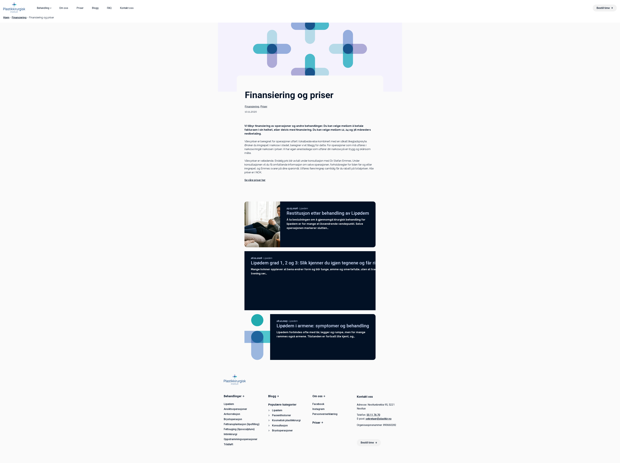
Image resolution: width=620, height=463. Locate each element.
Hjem (6, 17)
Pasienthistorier (281, 415)
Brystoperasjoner (282, 430)
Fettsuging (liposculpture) (239, 429)
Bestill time (603, 8)
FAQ (109, 8)
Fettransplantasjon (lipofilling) (241, 424)
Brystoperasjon (233, 419)
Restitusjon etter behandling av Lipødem (328, 213)
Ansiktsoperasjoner (235, 409)
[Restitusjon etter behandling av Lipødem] (262, 224)
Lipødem (303, 208)
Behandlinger (233, 396)
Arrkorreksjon (232, 414)
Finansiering (19, 17)
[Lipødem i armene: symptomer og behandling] (257, 337)
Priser (80, 8)
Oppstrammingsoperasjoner (240, 439)
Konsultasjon (280, 425)
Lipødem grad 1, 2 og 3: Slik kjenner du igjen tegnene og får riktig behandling (329, 263)
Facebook (318, 404)
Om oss (63, 8)
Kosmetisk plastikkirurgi (286, 420)
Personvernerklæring (324, 414)
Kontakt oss (127, 8)
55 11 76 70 (373, 414)
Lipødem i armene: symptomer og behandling (323, 325)
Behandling (43, 8)
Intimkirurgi (230, 434)
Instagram (318, 409)
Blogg (95, 8)
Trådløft (228, 444)
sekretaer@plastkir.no (379, 418)
